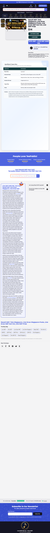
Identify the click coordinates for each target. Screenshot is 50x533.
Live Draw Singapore (11, 297)
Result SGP (11, 264)
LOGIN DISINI (35, 37)
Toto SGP (18, 193)
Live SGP (10, 277)
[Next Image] (24, 30)
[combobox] (23, 9)
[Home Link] (7, 6)
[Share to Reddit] (16, 346)
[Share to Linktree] (9, 346)
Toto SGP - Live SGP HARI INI (38, 42)
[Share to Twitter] (2, 346)
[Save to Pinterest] (12, 346)
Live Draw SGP (9, 213)
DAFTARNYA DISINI (34, 33)
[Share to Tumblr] (19, 346)
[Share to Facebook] (5, 346)
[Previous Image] (8, 30)
